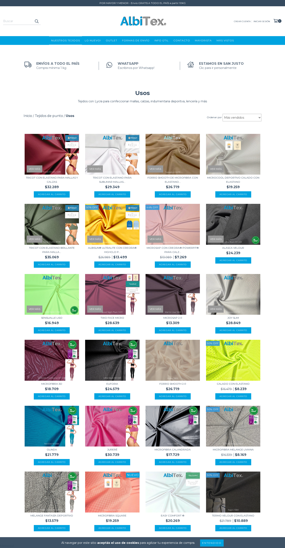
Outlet (111, 40)
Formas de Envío (136, 40)
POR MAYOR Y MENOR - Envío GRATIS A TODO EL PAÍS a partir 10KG (143, 3)
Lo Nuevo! (93, 40)
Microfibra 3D (51, 383)
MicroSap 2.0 (172, 317)
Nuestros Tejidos (65, 40)
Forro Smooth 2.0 (172, 383)
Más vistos (225, 40)
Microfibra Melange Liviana (233, 449)
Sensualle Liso (51, 317)
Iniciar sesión (261, 21)
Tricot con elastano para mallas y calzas (52, 179)
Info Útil (161, 40)
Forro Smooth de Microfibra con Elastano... (173, 179)
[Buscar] (36, 21)
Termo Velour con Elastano (233, 515)
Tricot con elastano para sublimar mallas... (112, 179)
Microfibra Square (112, 515)
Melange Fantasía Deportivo (51, 515)
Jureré (112, 449)
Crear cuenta (242, 21)
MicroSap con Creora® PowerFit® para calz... (173, 250)
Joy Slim (233, 317)
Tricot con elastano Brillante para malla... (52, 250)
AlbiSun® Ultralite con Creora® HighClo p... (112, 250)
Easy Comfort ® (172, 515)
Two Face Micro (112, 317)
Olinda (52, 449)
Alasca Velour (233, 247)
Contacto (181, 40)
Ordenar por (214, 117)
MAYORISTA (203, 40)
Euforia (112, 383)
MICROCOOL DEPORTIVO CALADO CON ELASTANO (233, 179)
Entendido (212, 542)
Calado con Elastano (233, 383)
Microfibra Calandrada (173, 449)
